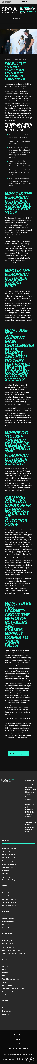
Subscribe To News (8, 992)
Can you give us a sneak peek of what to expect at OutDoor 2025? (20, 172)
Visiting (5, 873)
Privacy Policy (18, 1035)
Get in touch (6, 995)
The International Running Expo (13, 988)
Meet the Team (7, 985)
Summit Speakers (8, 896)
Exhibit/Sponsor (7, 1008)
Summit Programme (9, 899)
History (4, 969)
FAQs (4, 976)
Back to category (17, 754)
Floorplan (5, 870)
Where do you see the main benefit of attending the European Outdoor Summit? (19, 163)
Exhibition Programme (10, 861)
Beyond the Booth (8, 854)
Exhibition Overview (9, 848)
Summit (5, 886)
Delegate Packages (9, 905)
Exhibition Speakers (9, 864)
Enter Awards (7, 1011)
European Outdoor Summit (14, 94)
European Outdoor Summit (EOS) (20, 218)
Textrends (5, 928)
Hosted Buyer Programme (11, 880)
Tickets (4, 982)
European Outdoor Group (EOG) (16, 225)
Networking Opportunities (11, 941)
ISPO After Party (8, 944)
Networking (7, 934)
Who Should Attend (9, 902)
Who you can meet (8, 947)
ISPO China (18, 1044)
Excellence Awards (8, 921)
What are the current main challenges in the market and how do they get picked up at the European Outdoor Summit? (19, 152)
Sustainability (18, 1039)
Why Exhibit (6, 851)
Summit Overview (8, 893)
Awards (5, 911)
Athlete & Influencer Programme (13, 953)
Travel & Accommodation (11, 979)
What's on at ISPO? (8, 858)
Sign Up (5, 1001)
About (5, 959)
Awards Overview (8, 918)
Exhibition (6, 841)
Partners (5, 973)
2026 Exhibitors (7, 867)
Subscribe (5, 1014)
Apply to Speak (7, 877)
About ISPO (6, 966)
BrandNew (5, 925)
